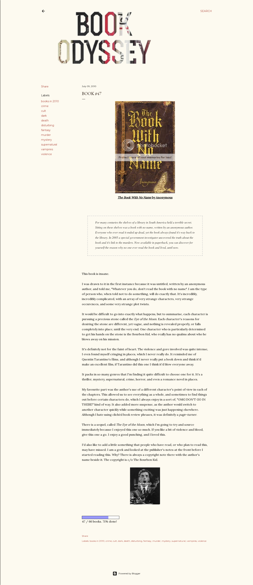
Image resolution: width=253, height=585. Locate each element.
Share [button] (45, 86)
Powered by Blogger (129, 573)
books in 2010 (50, 101)
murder (46, 135)
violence (46, 154)
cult (43, 111)
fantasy (46, 130)
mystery (46, 139)
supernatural (49, 144)
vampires (47, 149)
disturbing (47, 125)
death (45, 120)
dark (44, 115)
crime (45, 106)
